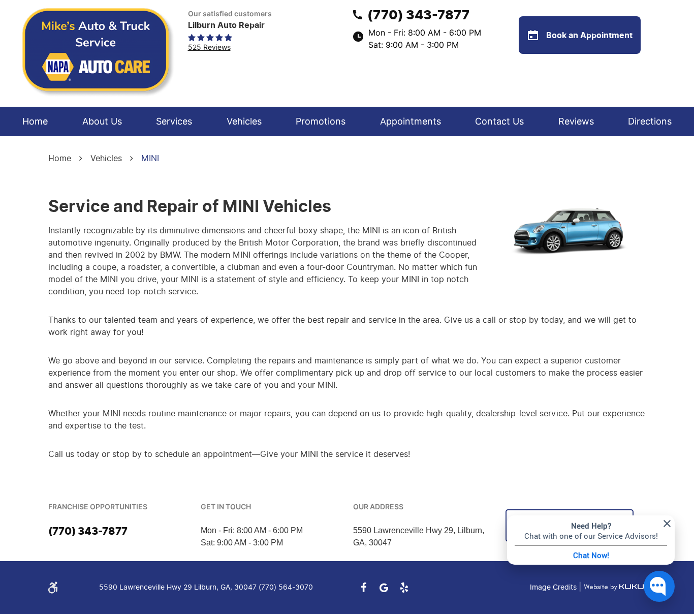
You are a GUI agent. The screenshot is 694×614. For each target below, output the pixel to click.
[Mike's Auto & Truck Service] (99, 53)
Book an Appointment (588, 35)
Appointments (410, 121)
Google (383, 587)
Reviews (576, 121)
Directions (650, 121)
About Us (102, 121)
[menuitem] (35, 121)
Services (174, 121)
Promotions (320, 121)
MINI (150, 158)
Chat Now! (591, 555)
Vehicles (244, 121)
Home (35, 121)
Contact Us (499, 121)
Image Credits (554, 587)
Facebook (363, 587)
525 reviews (209, 47)
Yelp (404, 587)
